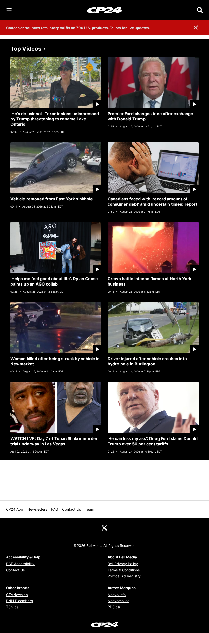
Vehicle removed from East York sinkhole (51, 198)
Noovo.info (117, 594)
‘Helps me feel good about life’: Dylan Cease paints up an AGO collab (54, 281)
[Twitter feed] (104, 527)
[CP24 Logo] (104, 10)
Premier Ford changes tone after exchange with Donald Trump (150, 116)
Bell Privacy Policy (123, 564)
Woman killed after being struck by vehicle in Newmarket (55, 361)
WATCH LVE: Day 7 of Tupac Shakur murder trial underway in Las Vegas (54, 441)
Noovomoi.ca (118, 601)
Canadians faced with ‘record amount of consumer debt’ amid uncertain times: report (152, 201)
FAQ (54, 509)
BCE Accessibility (20, 564)
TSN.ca (12, 607)
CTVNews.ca (17, 594)
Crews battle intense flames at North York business (149, 281)
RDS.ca (114, 607)
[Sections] (9, 10)
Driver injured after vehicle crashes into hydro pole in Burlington (147, 361)
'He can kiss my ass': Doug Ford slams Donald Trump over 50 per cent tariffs (153, 441)
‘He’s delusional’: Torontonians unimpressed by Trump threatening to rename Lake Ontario (54, 119)
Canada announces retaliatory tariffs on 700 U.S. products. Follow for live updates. (78, 27)
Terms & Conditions (124, 570)
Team (89, 509)
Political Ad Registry (124, 576)
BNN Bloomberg (19, 601)
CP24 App (14, 509)
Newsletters (37, 509)
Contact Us (71, 509)
